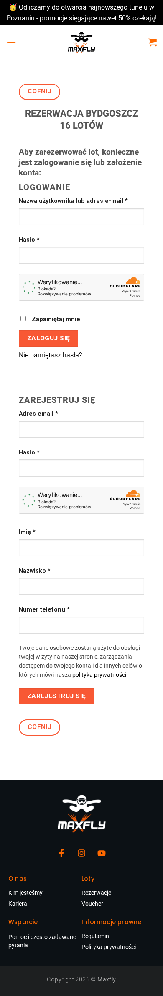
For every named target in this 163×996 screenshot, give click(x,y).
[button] (11, 42)
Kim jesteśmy (25, 892)
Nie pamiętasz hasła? (50, 355)
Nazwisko (35, 570)
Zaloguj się (48, 338)
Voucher (92, 903)
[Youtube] (102, 853)
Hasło (45, 239)
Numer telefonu (44, 609)
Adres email (54, 413)
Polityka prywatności (109, 947)
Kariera (17, 903)
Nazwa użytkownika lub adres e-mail (81, 200)
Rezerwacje (96, 892)
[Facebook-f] (61, 853)
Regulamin (95, 936)
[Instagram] (81, 853)
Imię (27, 532)
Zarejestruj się (56, 696)
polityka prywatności (99, 674)
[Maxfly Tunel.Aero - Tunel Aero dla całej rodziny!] (81, 42)
